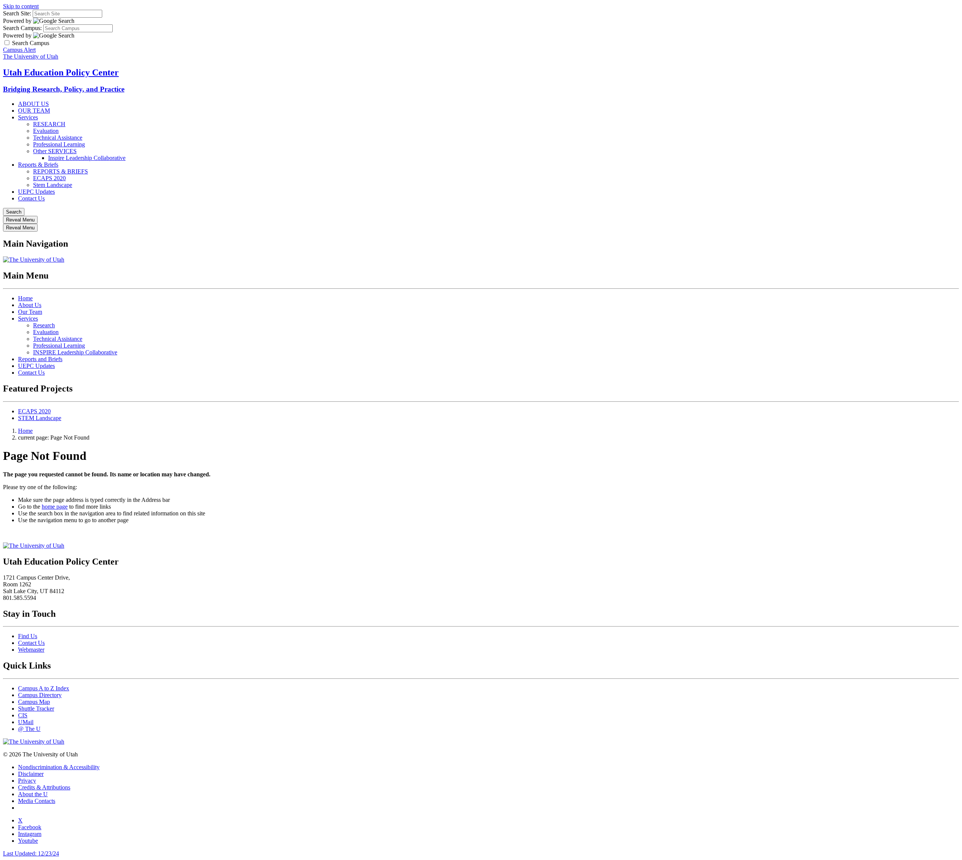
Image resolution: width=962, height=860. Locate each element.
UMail (25, 722)
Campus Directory (40, 695)
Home (25, 298)
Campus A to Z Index (43, 688)
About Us (29, 305)
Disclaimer (31, 774)
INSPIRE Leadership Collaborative (75, 352)
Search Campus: (22, 28)
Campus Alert (19, 50)
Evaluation (46, 131)
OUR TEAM (34, 110)
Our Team (30, 312)
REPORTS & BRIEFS (60, 171)
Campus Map (34, 702)
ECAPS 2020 (49, 178)
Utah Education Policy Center (61, 72)
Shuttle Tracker (36, 708)
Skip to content (21, 6)
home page (55, 506)
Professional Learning (59, 144)
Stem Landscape (52, 185)
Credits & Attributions (44, 787)
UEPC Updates (36, 191)
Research (44, 325)
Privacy (27, 780)
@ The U (29, 729)
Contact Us (31, 198)
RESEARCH (49, 124)
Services (28, 117)
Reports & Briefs (38, 164)
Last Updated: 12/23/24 (31, 853)
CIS (22, 715)
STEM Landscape (39, 418)
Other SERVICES (55, 151)
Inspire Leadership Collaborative (87, 158)
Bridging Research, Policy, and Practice (63, 89)
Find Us (27, 636)
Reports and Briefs (40, 359)
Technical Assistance (57, 137)
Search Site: (17, 13)
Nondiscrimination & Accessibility (59, 767)
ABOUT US (33, 104)
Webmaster (31, 649)
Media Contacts (36, 801)
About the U (33, 794)
